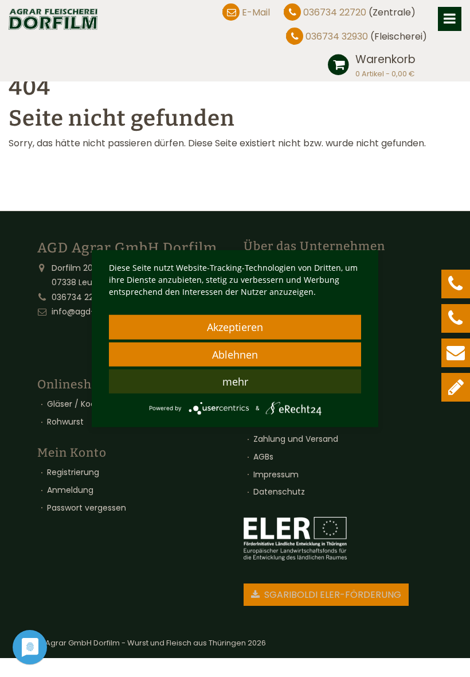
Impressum (276, 474)
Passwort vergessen (86, 507)
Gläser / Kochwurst (85, 404)
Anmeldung (70, 490)
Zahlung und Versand (295, 439)
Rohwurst (65, 421)
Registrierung (73, 472)
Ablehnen (235, 354)
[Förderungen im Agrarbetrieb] (295, 539)
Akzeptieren (235, 327)
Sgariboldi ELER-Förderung (331, 594)
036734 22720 (334, 12)
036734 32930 (337, 36)
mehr (235, 381)
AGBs (263, 456)
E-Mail (256, 12)
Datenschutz (279, 491)
